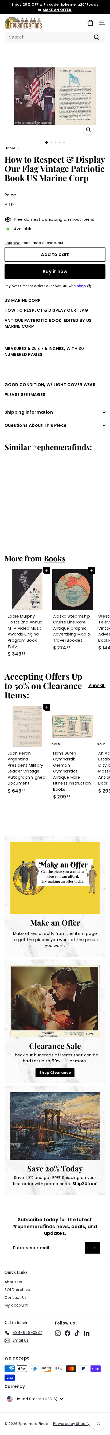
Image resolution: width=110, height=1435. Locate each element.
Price (10, 195)
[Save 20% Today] (55, 1126)
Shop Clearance (55, 1072)
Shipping (13, 243)
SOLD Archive (17, 1289)
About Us (13, 1282)
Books (54, 558)
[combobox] (55, 37)
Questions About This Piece (35, 425)
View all (96, 685)
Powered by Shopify (71, 1423)
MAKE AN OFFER (57, 9)
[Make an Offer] (55, 878)
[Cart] (90, 23)
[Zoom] (88, 130)
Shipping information (29, 412)
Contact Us (16, 1297)
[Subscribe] (92, 1248)
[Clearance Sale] (55, 1001)
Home (10, 148)
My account (16, 1305)
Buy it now (55, 271)
